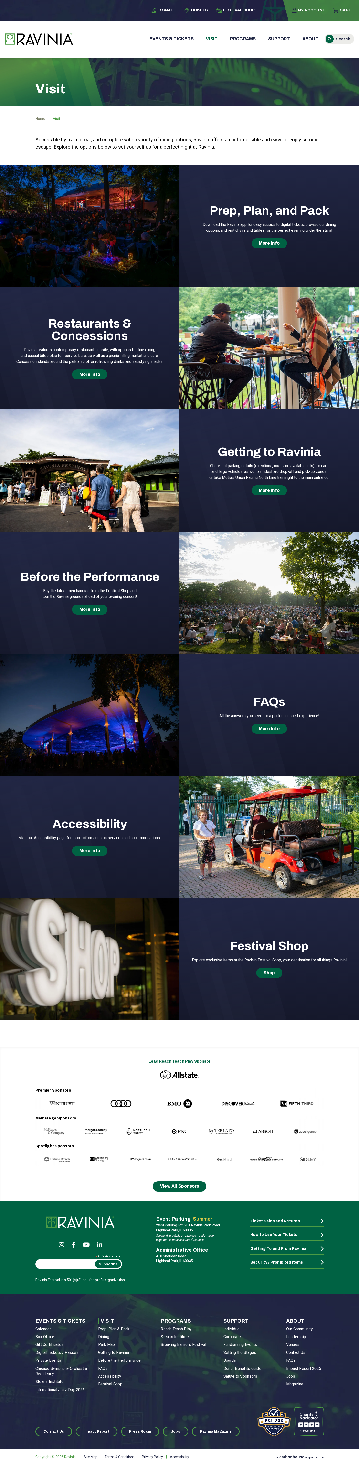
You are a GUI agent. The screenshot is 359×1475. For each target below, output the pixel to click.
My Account (311, 10)
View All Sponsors (179, 1186)
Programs (243, 38)
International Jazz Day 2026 (60, 1389)
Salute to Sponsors (240, 1376)
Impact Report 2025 (303, 1368)
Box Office (44, 1336)
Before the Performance (89, 577)
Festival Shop (239, 10)
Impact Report (96, 1431)
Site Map (90, 1457)
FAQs (269, 702)
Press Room (140, 1431)
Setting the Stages (239, 1352)
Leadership (296, 1336)
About (310, 38)
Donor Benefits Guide (242, 1368)
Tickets (199, 10)
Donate (167, 10)
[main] (179, 546)
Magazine (295, 1384)
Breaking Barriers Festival (183, 1344)
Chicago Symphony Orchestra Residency (61, 1371)
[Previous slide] (49, 1099)
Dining (103, 1336)
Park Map (106, 1344)
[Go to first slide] (310, 1099)
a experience (300, 1457)
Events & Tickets (171, 38)
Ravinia (39, 39)
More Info (269, 243)
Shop (269, 972)
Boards (229, 1360)
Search (339, 39)
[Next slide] (310, 1127)
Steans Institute (49, 1381)
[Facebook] (73, 1245)
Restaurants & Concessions (90, 330)
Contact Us (295, 1352)
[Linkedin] (99, 1245)
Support (279, 38)
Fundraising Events (240, 1344)
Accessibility (90, 824)
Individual (231, 1329)
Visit (212, 38)
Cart (345, 10)
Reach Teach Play (176, 1329)
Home (40, 119)
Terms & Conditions (120, 1457)
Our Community (299, 1329)
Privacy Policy (152, 1457)
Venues (292, 1344)
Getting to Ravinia (269, 452)
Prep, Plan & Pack (114, 1329)
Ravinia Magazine (216, 1431)
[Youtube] (86, 1245)
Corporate (232, 1336)
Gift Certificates (49, 1344)
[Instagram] (61, 1245)
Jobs (290, 1376)
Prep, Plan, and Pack (269, 211)
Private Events (48, 1360)
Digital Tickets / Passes (57, 1352)
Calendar (43, 1329)
